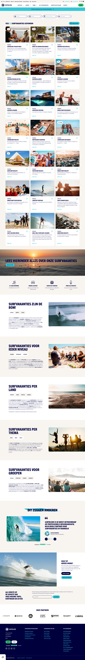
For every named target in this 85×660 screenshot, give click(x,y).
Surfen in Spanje (46, 633)
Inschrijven (56, 596)
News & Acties (34, 1)
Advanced (25, 354)
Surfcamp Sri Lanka (66, 645)
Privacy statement (29, 657)
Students (24, 478)
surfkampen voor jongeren (37, 443)
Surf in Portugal (46, 635)
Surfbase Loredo (66, 635)
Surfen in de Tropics (47, 638)
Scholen (11, 478)
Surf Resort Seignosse (67, 633)
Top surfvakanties (67, 628)
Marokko (29, 394)
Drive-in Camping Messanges (68, 647)
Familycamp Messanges (67, 640)
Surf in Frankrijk (46, 631)
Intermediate (18, 354)
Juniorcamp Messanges (67, 631)
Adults (21, 437)
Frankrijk (12, 394)
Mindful (17, 312)
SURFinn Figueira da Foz (67, 642)
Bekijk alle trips (10, 264)
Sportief (11, 312)
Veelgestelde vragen (67, 577)
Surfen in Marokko (47, 636)
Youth (11, 437)
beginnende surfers (21, 361)
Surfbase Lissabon (66, 638)
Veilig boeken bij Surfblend (18, 1)
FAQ (4, 1)
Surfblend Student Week (67, 649)
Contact (14, 642)
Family (16, 437)
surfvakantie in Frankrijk (31, 407)
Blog (1, 1)
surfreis (10, 491)
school (15, 491)
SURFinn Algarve (66, 643)
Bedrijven (31, 478)
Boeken (80, 5)
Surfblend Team (7, 1)
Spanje (17, 394)
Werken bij (12, 1)
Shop (30, 1)
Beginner (12, 354)
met (12, 491)
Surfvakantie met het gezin (29, 638)
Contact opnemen (66, 573)
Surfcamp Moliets (66, 651)
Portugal (23, 394)
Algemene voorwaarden (21, 657)
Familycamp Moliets (66, 636)
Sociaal (22, 312)
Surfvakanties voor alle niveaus (30, 635)
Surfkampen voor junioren (29, 631)
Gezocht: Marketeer (26, 1)
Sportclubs (18, 478)
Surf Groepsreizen (28, 636)
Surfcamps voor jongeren (29, 633)
